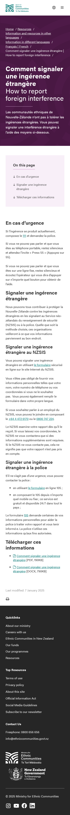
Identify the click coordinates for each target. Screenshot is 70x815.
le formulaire (42, 365)
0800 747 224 (45, 419)
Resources (24, 29)
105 (26, 515)
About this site (15, 691)
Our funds (12, 645)
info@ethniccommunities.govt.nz (27, 738)
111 (24, 235)
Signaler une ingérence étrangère (31, 186)
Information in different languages (28, 42)
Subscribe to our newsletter (24, 712)
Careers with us (16, 632)
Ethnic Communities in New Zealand (30, 638)
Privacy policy (15, 685)
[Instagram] (8, 804)
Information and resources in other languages (28, 35)
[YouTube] (16, 804)
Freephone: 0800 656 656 (22, 732)
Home (10, 29)
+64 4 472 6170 (19, 419)
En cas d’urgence (27, 176)
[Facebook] (24, 804)
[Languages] (54, 7)
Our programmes (17, 651)
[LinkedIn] (32, 804)
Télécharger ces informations (35, 197)
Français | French (17, 46)
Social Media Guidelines (21, 705)
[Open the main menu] (62, 7)
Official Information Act (21, 698)
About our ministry (18, 625)
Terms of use (14, 678)
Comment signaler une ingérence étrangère (36, 558)
